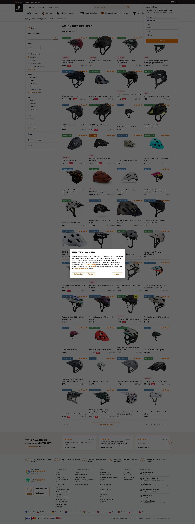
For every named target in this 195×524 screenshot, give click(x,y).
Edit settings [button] (78, 274)
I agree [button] (117, 274)
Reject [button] (90, 274)
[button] (92, 267)
